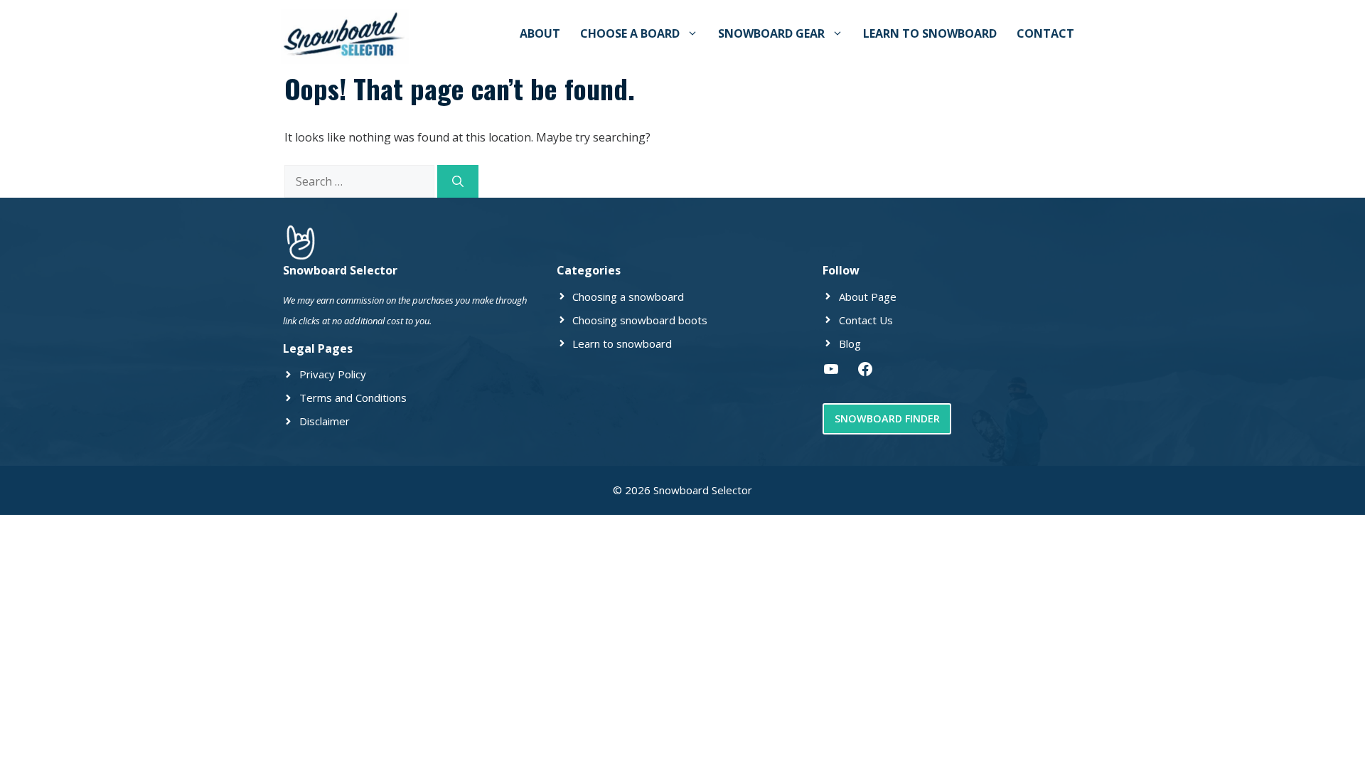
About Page (867, 296)
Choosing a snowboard (628, 296)
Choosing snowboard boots (639, 320)
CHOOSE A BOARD (630, 33)
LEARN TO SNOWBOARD (930, 33)
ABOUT (540, 33)
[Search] (457, 181)
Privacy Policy (332, 374)
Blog (850, 343)
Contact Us (866, 320)
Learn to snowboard (622, 343)
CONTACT (1045, 33)
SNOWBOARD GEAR (771, 33)
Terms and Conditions (353, 397)
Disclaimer (324, 421)
